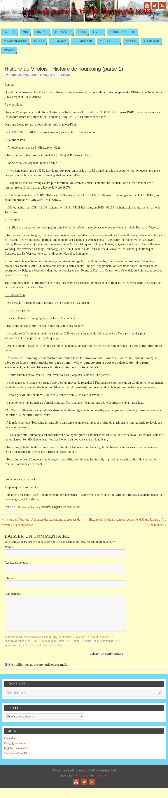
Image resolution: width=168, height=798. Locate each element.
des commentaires (16, 748)
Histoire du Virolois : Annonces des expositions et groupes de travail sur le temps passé (41, 522)
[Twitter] (155, 5)
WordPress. (100, 775)
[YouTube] (147, 5)
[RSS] (162, 5)
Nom (9, 547)
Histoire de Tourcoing (29, 507)
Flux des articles (15, 743)
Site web (10, 578)
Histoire (64, 74)
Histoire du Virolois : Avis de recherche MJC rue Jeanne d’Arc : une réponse (127, 522)
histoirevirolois (24, 74)
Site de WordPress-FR (15, 753)
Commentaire (13, 593)
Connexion (10, 738)
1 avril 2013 (47, 74)
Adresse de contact (17, 562)
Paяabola (84, 775)
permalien (74, 507)
